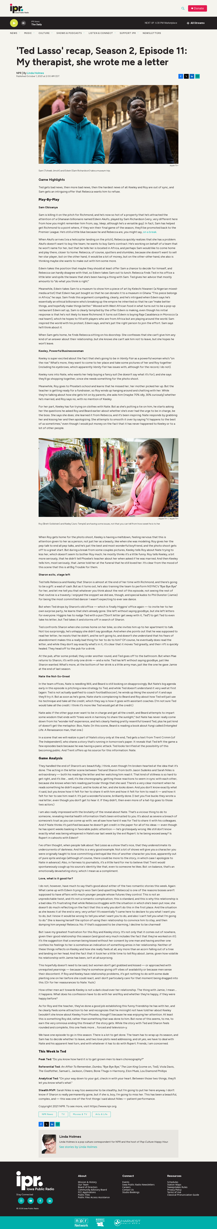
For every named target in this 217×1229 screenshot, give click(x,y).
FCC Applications (87, 1192)
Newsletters (152, 33)
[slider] (28, 23)
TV (63, 1114)
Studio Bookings (130, 1192)
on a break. (150, 232)
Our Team (83, 1184)
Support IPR (128, 33)
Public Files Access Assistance (94, 1197)
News (13, 33)
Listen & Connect (101, 33)
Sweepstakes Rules (177, 1187)
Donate (199, 8)
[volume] (23, 23)
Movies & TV (80, 1114)
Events (125, 1182)
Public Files (84, 1194)
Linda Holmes (35, 73)
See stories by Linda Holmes (78, 1147)
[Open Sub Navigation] (19, 33)
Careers (126, 1187)
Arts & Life (101, 1114)
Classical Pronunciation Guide (183, 1194)
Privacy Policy (174, 1189)
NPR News (47, 1114)
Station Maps (174, 1184)
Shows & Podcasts (69, 33)
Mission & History (87, 1182)
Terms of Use (174, 1192)
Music (28, 33)
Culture (44, 33)
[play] (14, 23)
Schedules (172, 1182)
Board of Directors (87, 1187)
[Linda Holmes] (49, 1144)
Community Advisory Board (92, 1189)
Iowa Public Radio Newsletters (138, 1184)
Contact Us (128, 1189)
